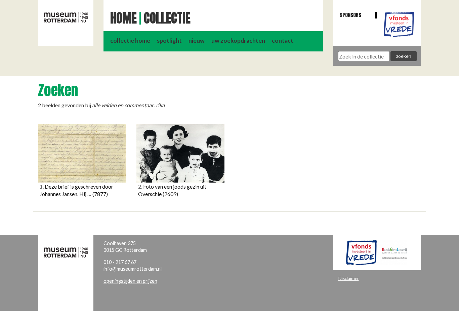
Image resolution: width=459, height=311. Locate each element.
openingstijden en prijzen (130, 281)
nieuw (197, 40)
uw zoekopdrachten (238, 40)
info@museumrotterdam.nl (132, 269)
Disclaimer (348, 278)
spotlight (169, 40)
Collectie (167, 18)
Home (123, 18)
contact (282, 40)
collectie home (130, 40)
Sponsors (350, 15)
